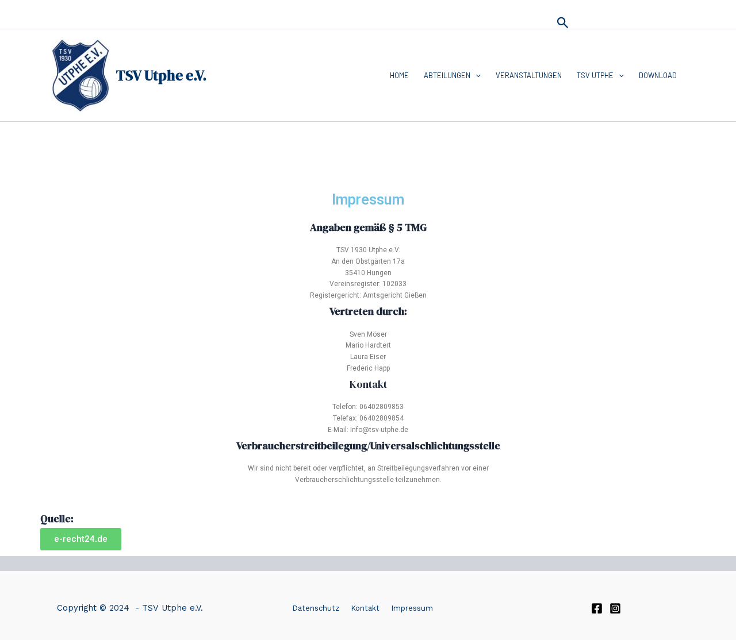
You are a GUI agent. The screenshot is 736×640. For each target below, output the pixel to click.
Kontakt (365, 608)
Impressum (412, 608)
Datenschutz (315, 608)
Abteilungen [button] (447, 75)
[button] (563, 23)
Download (658, 75)
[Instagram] (615, 608)
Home (399, 75)
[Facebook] (597, 608)
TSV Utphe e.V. (161, 75)
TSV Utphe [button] (595, 75)
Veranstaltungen (529, 75)
